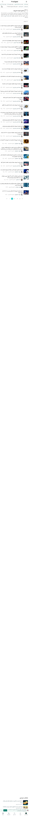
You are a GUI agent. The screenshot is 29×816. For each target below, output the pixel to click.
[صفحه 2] (7, 199)
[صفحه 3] (22, 199)
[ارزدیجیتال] (14, 1)
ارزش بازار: (4, 4)
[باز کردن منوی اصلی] (26, 1)
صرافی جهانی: (10, 4)
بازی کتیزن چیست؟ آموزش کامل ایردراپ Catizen (13, 807)
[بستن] (2, 810)
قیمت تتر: (21, 4)
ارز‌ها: (27, 4)
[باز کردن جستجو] (2, 1)
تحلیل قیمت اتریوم (8, 16)
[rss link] (2, 6)
